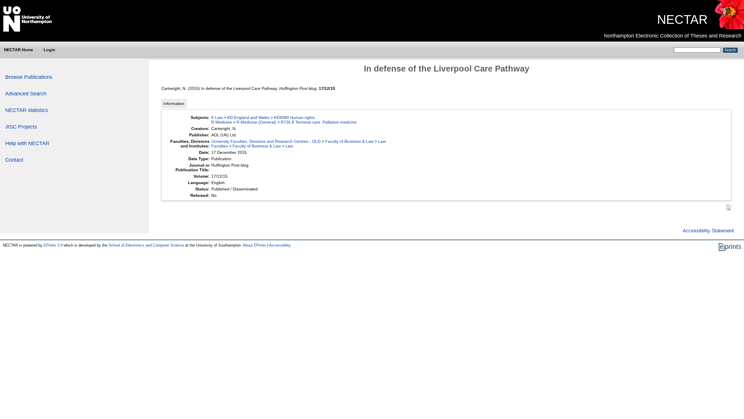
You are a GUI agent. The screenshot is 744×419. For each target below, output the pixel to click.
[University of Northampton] (27, 30)
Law (382, 141)
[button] (728, 207)
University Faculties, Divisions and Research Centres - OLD (266, 141)
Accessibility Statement (708, 230)
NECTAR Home (18, 49)
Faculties (219, 146)
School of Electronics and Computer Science (146, 245)
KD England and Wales (248, 117)
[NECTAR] (729, 27)
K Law (217, 117)
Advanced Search (25, 94)
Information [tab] (173, 103)
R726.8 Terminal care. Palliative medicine (319, 122)
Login (49, 49)
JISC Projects (21, 127)
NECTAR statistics (26, 110)
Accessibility (280, 245)
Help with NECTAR (27, 143)
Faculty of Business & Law (349, 141)
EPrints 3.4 (53, 245)
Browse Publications (28, 77)
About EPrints (254, 245)
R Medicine (221, 122)
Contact (14, 160)
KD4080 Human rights (294, 117)
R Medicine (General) (256, 122)
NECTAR (682, 19)
